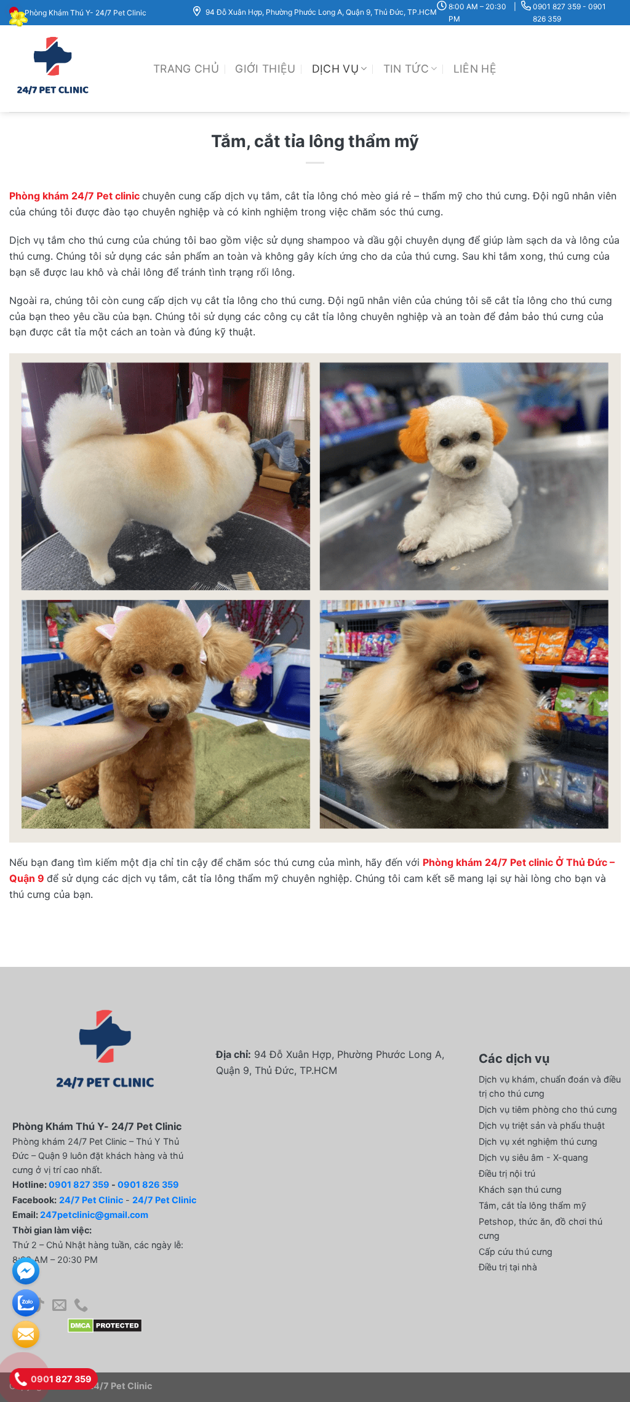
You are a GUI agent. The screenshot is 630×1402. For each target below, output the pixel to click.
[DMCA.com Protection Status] (105, 1325)
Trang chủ (186, 68)
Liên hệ (474, 68)
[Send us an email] (59, 1306)
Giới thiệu (265, 68)
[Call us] (81, 1306)
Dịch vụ (335, 68)
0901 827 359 (557, 6)
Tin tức (406, 68)
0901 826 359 (148, 1184)
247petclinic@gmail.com (94, 1214)
